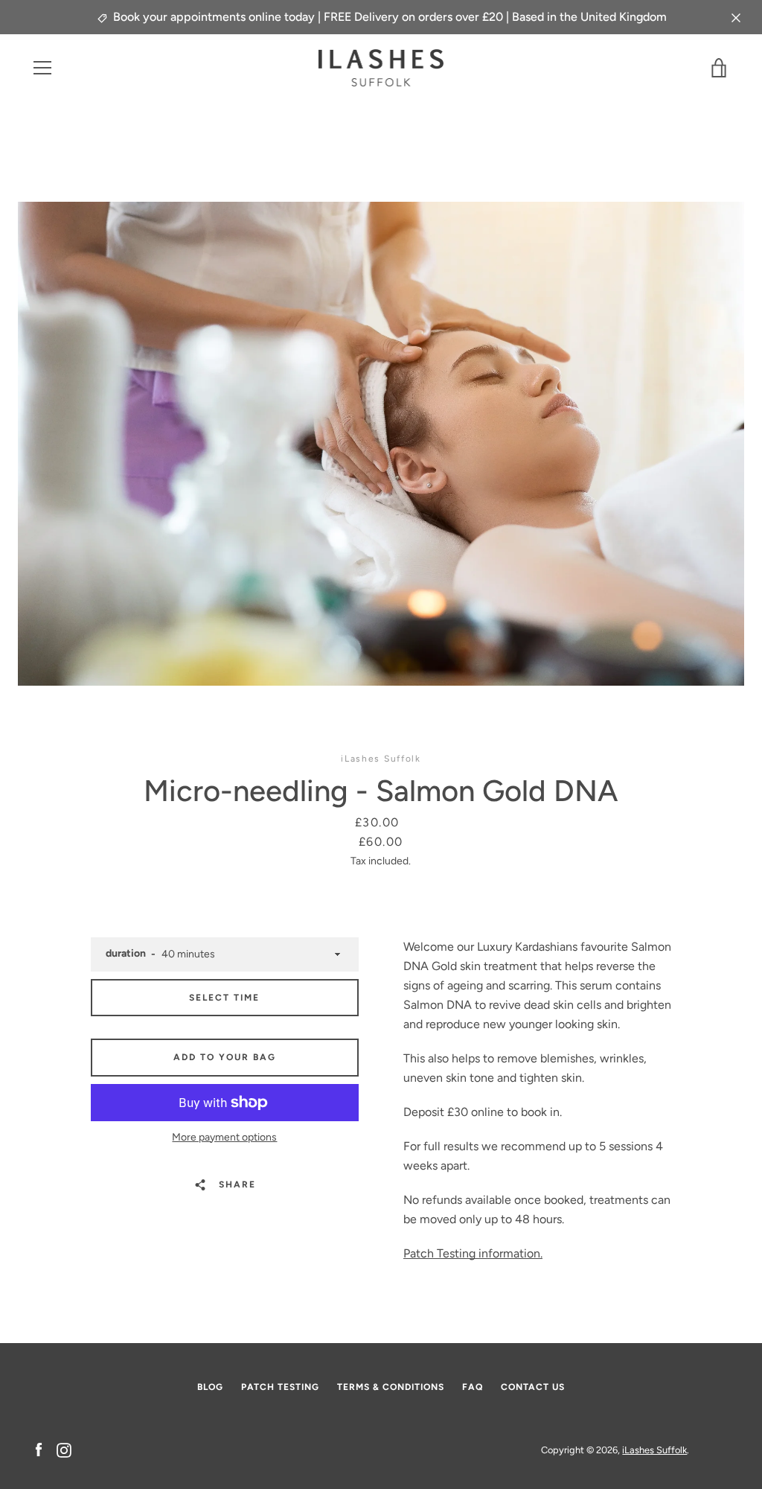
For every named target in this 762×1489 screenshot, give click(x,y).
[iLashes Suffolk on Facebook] (38, 1449)
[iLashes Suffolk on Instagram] (64, 1449)
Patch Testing (280, 1387)
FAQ (472, 1387)
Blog (210, 1387)
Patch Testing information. (472, 1253)
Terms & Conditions (390, 1387)
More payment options (224, 1137)
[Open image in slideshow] (381, 444)
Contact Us (533, 1387)
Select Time (224, 997)
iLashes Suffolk (654, 1449)
